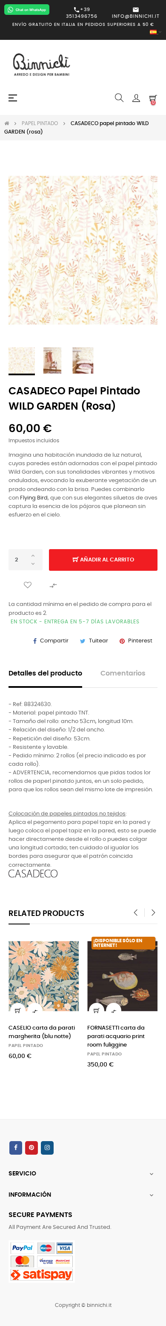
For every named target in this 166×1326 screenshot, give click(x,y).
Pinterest (140, 641)
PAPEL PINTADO (26, 1046)
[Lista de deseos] (27, 585)
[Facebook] (15, 1148)
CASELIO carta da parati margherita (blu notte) (42, 1032)
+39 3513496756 (81, 12)
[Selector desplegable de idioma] (83, 32)
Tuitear (98, 641)
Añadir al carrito (106, 560)
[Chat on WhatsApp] (26, 9)
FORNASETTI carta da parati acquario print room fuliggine (116, 1036)
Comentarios (123, 673)
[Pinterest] (31, 1148)
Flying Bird (34, 498)
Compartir (54, 641)
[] (18, 1010)
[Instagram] (47, 1148)
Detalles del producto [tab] (45, 673)
